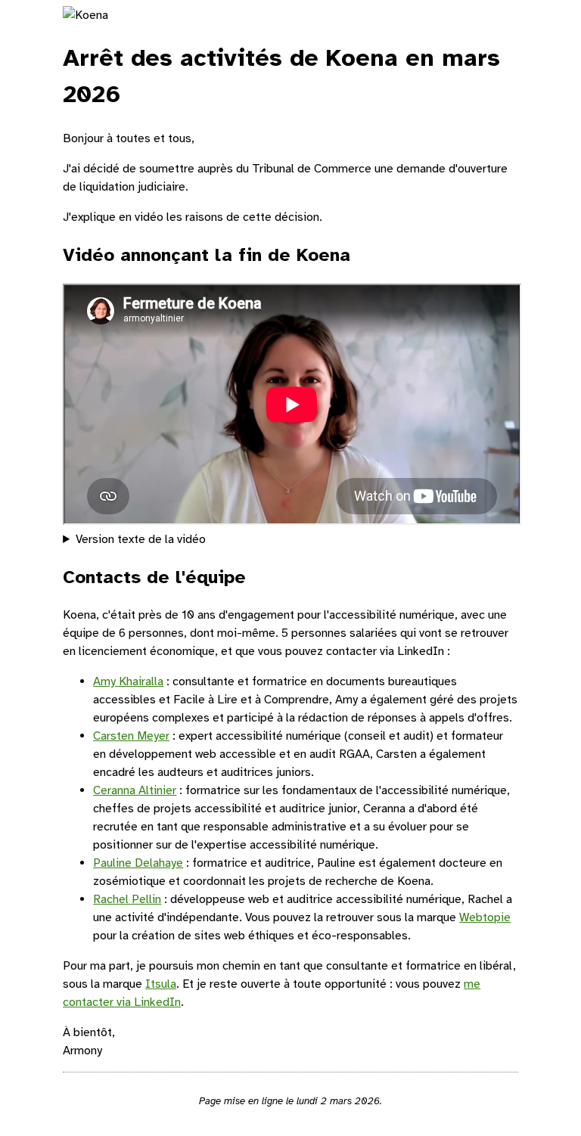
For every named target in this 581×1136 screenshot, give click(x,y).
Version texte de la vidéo (141, 539)
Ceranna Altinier (134, 790)
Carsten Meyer (131, 735)
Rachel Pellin (127, 899)
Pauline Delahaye (138, 863)
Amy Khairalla (128, 681)
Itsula (160, 984)
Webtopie (485, 917)
